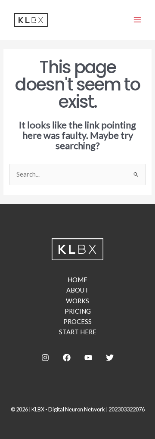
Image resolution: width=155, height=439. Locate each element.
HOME (77, 279)
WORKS (77, 301)
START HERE (77, 332)
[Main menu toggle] (137, 20)
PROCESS (77, 321)
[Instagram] (45, 357)
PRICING (78, 311)
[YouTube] (88, 357)
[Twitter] (110, 357)
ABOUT (77, 290)
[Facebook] (67, 357)
